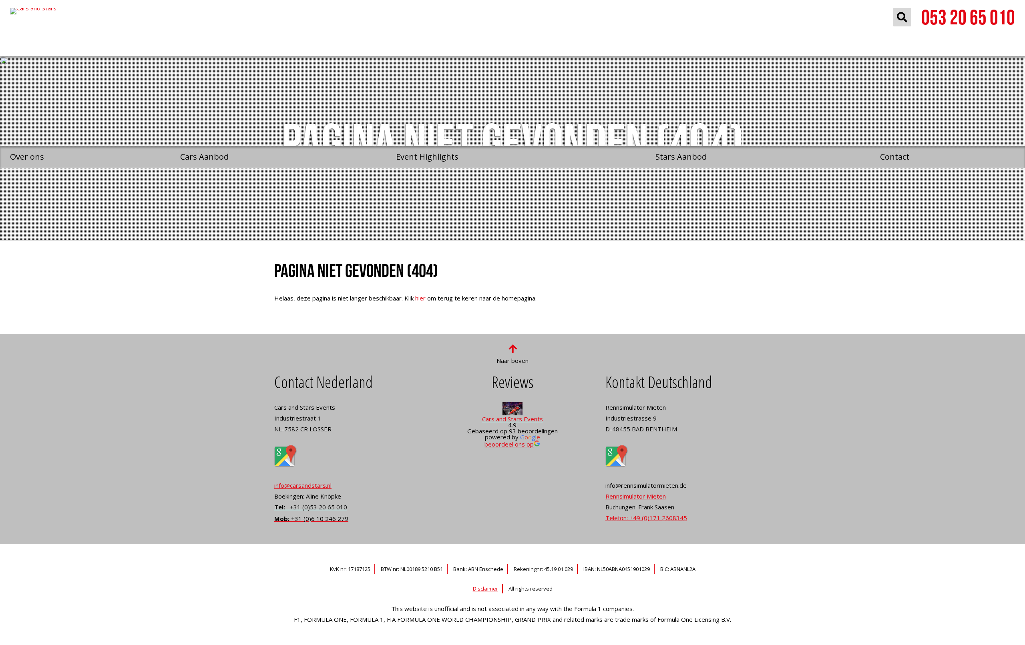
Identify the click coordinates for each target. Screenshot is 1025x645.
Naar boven (512, 361)
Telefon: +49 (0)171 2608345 (646, 518)
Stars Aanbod (681, 156)
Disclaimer (485, 588)
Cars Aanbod (204, 156)
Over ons (27, 156)
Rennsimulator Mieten (635, 496)
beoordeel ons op (509, 444)
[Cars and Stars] (75, 73)
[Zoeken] (902, 17)
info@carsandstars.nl (303, 485)
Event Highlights (427, 156)
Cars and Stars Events (512, 419)
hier (420, 298)
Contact (894, 156)
